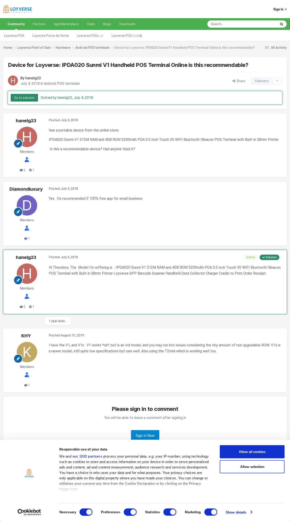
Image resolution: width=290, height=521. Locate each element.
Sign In (279, 9)
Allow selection (252, 466)
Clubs (91, 24)
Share (240, 81)
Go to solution (24, 98)
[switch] (130, 512)
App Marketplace (66, 24)
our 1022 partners (87, 456)
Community (16, 24)
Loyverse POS (14, 35)
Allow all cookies (252, 452)
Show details (236, 512)
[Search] (281, 24)
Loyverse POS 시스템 (127, 35)
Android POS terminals (62, 83)
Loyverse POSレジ (90, 35)
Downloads (127, 24)
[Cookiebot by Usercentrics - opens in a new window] (29, 512)
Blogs (107, 24)
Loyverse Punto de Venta (50, 35)
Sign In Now (145, 435)
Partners (39, 24)
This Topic (263, 24)
